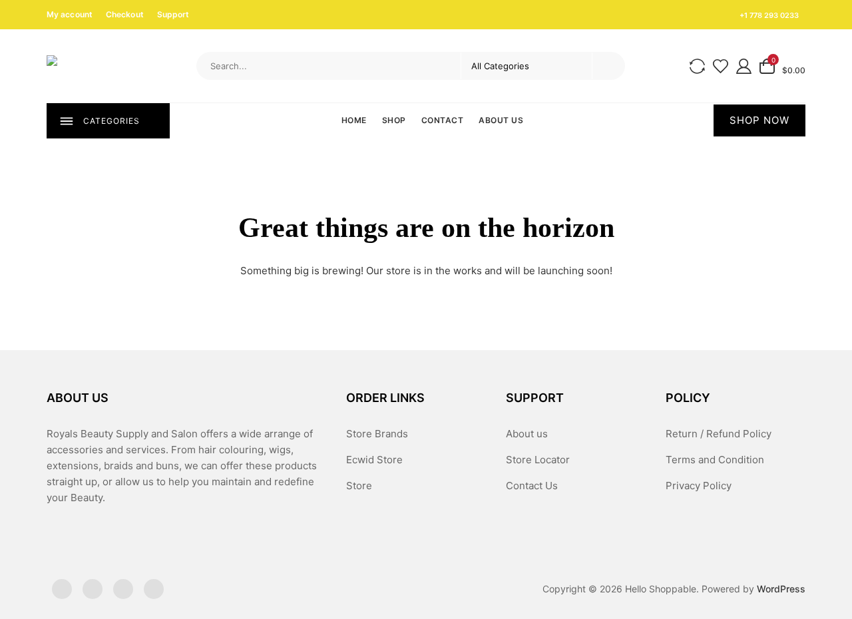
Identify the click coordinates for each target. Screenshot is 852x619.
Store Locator (538, 459)
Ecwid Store (374, 459)
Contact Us (532, 485)
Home (354, 120)
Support (173, 14)
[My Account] (744, 65)
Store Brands (377, 433)
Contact (442, 120)
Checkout (125, 14)
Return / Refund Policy (718, 433)
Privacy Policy (699, 485)
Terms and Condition (715, 459)
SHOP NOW (759, 120)
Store (359, 485)
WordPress (781, 588)
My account (70, 14)
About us (501, 120)
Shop (394, 120)
